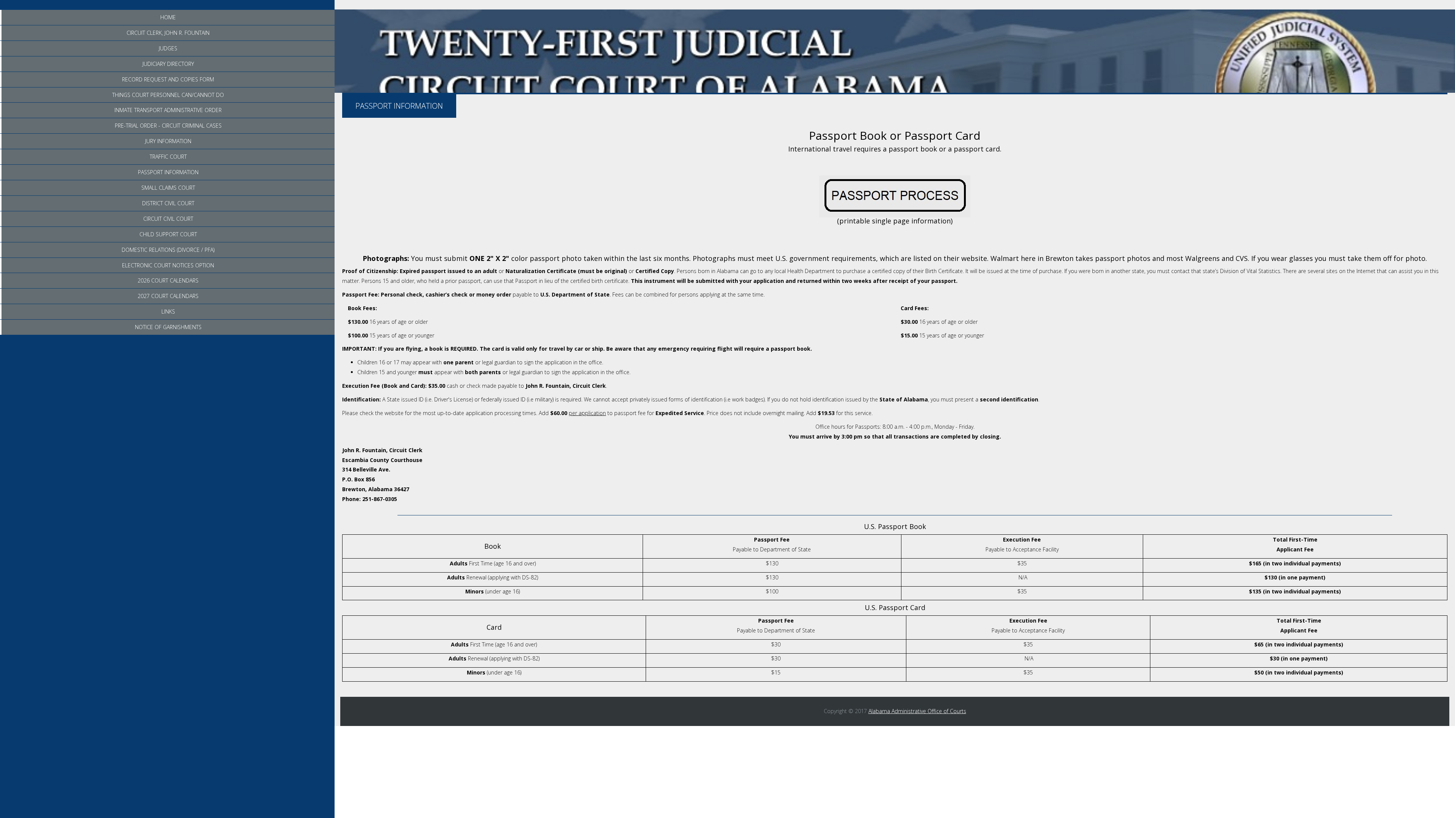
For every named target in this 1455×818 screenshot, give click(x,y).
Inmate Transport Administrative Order (168, 110)
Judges (168, 48)
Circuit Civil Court (168, 218)
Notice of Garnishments (168, 327)
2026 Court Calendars (168, 280)
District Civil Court (168, 203)
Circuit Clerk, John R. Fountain (168, 32)
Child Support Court (168, 234)
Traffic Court (168, 156)
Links (168, 311)
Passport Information (168, 172)
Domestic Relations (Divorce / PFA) (168, 249)
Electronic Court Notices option (168, 265)
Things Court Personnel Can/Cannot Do (168, 94)
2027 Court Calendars (168, 296)
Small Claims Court (168, 187)
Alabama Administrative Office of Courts (917, 711)
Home (168, 17)
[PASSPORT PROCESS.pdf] (894, 195)
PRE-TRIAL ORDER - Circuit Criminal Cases (168, 125)
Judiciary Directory (168, 63)
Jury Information (168, 141)
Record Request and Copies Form (168, 79)
